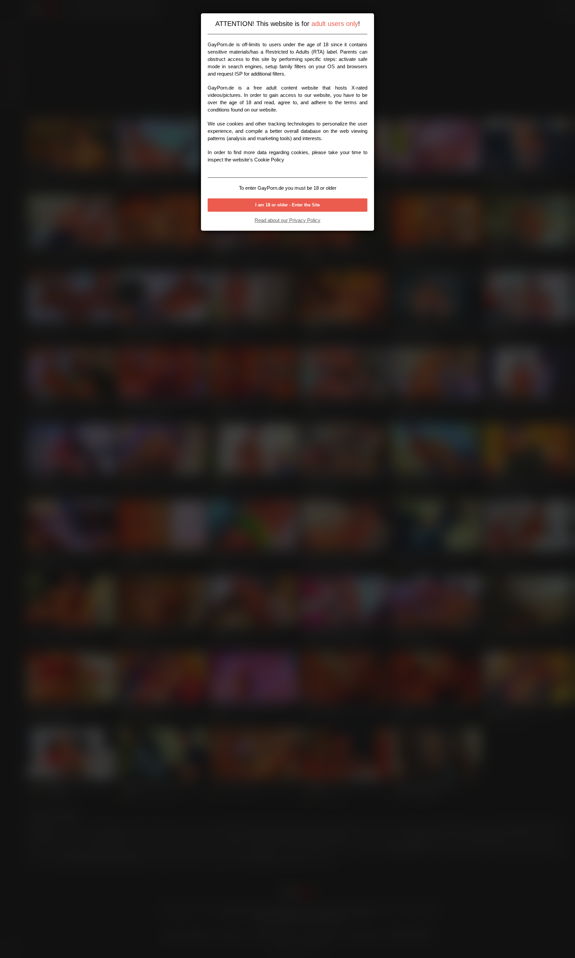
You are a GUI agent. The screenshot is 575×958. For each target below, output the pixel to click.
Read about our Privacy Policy (287, 220)
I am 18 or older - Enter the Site (287, 204)
